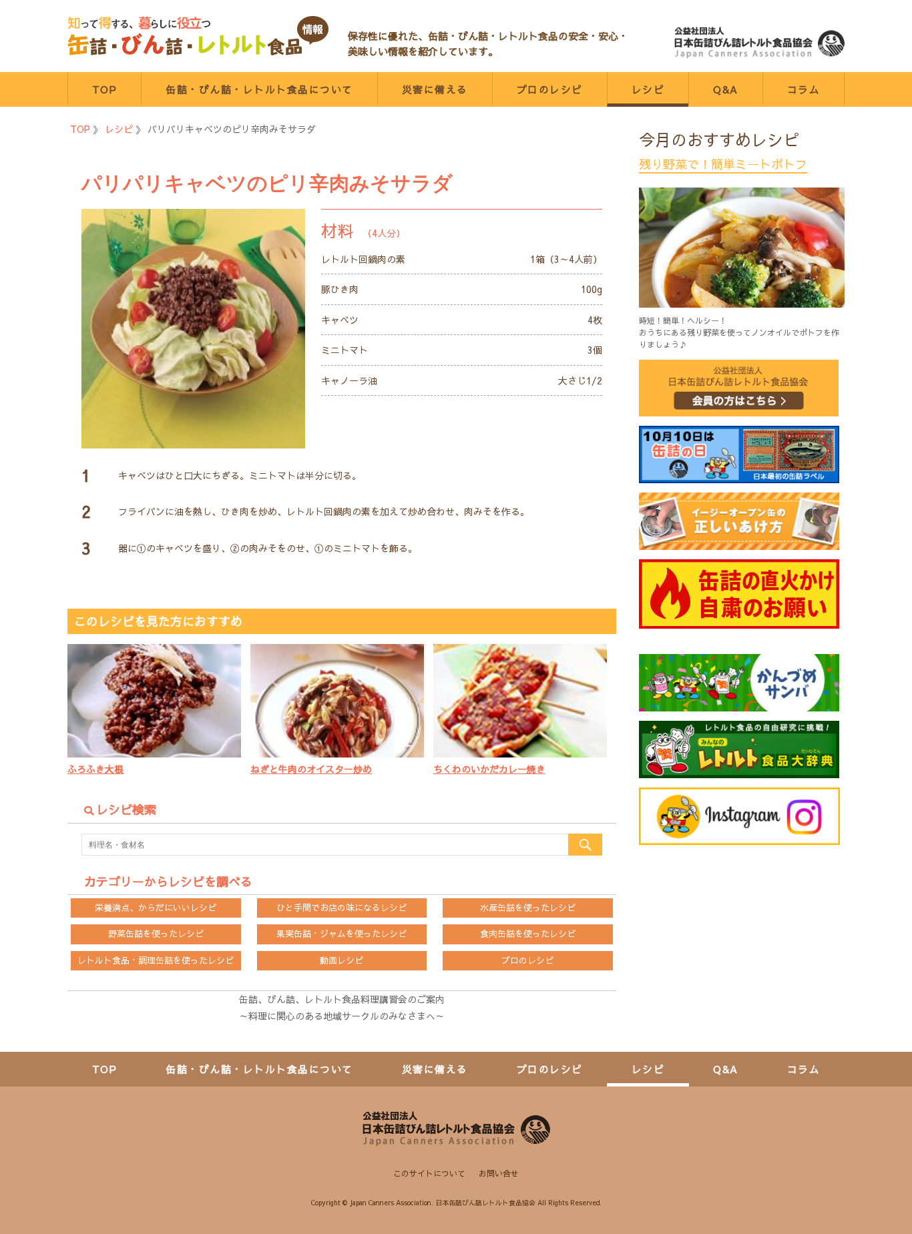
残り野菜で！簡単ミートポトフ (723, 164)
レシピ (648, 89)
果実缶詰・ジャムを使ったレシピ (341, 934)
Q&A (725, 89)
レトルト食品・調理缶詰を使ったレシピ (155, 960)
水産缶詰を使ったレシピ (528, 908)
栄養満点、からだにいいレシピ (155, 908)
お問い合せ (499, 1173)
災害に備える (435, 89)
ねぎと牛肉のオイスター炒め (311, 769)
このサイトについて (429, 1173)
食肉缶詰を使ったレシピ (528, 934)
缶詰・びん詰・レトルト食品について (259, 89)
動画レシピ (341, 960)
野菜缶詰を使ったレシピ (156, 934)
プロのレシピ (550, 89)
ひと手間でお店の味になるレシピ (341, 908)
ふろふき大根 (95, 769)
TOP (105, 89)
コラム (804, 89)
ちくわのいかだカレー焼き (489, 769)
